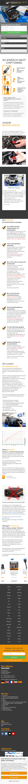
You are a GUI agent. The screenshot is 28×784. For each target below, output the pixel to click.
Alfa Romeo (19, 586)
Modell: (3, 43)
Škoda (19, 638)
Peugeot (9, 633)
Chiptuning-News (5, 722)
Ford (9, 604)
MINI (9, 627)
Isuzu (9, 610)
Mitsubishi (19, 627)
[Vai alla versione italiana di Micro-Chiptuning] (16, 682)
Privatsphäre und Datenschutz (9, 707)
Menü (2, 2)
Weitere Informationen (14, 781)
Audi (9, 589)
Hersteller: (3, 38)
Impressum (5, 695)
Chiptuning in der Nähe (6, 724)
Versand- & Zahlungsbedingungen (10, 696)
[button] (22, 2)
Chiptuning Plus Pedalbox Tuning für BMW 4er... (14, 573)
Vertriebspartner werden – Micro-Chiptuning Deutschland (12, 704)
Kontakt (4, 700)
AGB (4, 706)
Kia (9, 615)
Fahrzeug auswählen (14, 32)
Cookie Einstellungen (7, 709)
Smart (8, 641)
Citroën (19, 595)
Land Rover (8, 618)
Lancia (19, 615)
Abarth (8, 586)
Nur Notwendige (14, 777)
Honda (19, 604)
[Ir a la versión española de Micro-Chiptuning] (20, 682)
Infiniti (19, 607)
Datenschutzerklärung (5, 770)
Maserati (9, 621)
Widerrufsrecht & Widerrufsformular (11, 698)
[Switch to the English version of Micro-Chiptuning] (7, 682)
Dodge (19, 598)
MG (19, 624)
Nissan (8, 630)
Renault (9, 636)
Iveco (19, 610)
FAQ (4, 699)
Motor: (3, 48)
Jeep (19, 612)
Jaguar (8, 612)
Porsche (19, 633)
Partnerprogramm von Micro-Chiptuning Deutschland (15, 702)
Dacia (9, 598)
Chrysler (9, 595)
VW (19, 641)
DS (8, 601)
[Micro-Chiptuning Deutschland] (14, 3)
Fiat (19, 601)
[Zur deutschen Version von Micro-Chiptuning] (3, 682)
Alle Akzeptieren (14, 773)
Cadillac (9, 592)
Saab (19, 636)
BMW (19, 589)
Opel (19, 630)
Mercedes (9, 624)
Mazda (19, 621)
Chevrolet (19, 592)
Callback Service (6, 708)
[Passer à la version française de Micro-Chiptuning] (11, 682)
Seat (9, 638)
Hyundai (9, 607)
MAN (19, 618)
